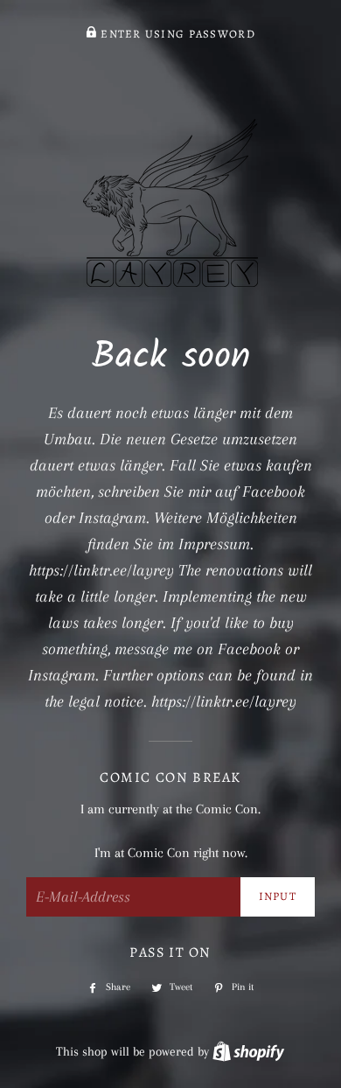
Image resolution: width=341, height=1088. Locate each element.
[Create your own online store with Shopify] (248, 1051)
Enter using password (176, 33)
